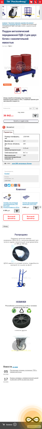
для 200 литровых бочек (22, 163)
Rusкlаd (6, 173)
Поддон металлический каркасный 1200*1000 (30, 203)
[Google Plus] (18, 185)
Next (40, 207)
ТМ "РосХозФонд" (17, 1)
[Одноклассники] (12, 185)
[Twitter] (9, 185)
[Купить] (35, 115)
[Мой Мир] (15, 185)
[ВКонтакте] (5, 185)
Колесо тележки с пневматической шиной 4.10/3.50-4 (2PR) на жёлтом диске (24, 378)
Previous (1, 207)
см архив (15, 367)
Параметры (8, 132)
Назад (5, 226)
